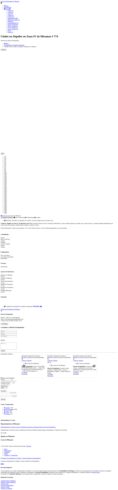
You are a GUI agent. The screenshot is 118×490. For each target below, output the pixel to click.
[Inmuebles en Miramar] (21, 458)
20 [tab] (5, 191)
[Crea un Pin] (37, 306)
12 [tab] (5, 176)
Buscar (3, 399)
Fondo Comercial (13, 24)
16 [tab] (5, 184)
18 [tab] (5, 187)
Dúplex (10, 21)
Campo (10, 12)
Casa (10, 13)
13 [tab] (5, 178)
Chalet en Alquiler (27, 360)
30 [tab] (5, 209)
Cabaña (10, 10)
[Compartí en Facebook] (33, 306)
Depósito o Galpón (14, 20)
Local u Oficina (13, 27)
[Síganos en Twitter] (2, 464)
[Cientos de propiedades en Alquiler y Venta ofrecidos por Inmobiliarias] (10, 1)
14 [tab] (5, 180)
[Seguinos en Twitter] (34, 306)
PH (9, 30)
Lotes (7, 412)
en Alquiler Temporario (6, 217)
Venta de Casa (4, 484)
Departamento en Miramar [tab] (10, 424)
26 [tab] (5, 202)
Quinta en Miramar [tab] (8, 436)
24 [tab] (5, 198)
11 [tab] (5, 175)
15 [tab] (5, 182)
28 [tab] (5, 205)
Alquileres (7, 452)
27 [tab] (5, 203)
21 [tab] (5, 193)
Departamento (13, 18)
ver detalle (24, 372)
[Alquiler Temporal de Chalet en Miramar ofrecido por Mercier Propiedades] (48, 359)
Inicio (7, 6)
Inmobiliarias (7, 7)
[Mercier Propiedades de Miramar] (10, 309)
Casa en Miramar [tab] (7, 440)
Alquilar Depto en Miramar (8, 480)
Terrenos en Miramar (6, 488)
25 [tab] (5, 200)
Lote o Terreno (13, 29)
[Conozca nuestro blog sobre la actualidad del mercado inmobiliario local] (3, 464)
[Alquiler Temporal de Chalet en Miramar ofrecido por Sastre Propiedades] (22, 359)
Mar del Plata (96, 472)
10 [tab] (5, 173)
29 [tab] (5, 207)
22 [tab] (5, 194)
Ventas (7, 9)
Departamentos (9, 409)
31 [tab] (5, 211)
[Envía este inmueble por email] (41, 306)
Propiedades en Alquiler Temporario (14, 45)
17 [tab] (5, 185)
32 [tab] (5, 212)
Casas (7, 411)
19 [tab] (5, 189)
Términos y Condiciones (11, 455)
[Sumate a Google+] (36, 306)
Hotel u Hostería (13, 26)
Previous (3, 49)
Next (2, 153)
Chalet (11, 15)
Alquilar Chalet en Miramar (8, 482)
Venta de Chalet (5, 487)
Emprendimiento (13, 23)
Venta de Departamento (7, 485)
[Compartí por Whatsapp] (39, 306)
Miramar (29, 446)
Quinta (10, 32)
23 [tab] (5, 196)
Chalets (7, 408)
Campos (7, 414)
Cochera (11, 16)
